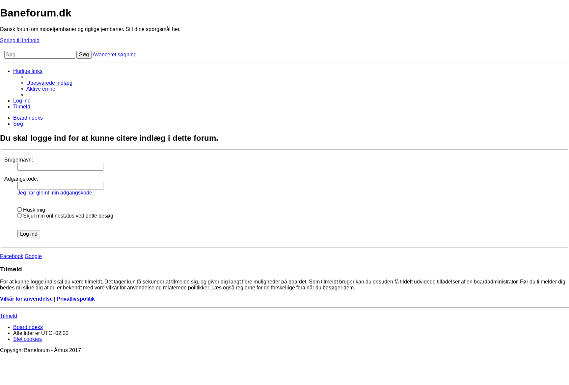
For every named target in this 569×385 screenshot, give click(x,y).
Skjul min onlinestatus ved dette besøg (67, 216)
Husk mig (33, 210)
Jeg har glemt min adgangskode (54, 192)
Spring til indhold (20, 40)
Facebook (11, 256)
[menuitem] (49, 83)
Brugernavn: (18, 160)
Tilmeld (8, 316)
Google (33, 256)
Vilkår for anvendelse (26, 299)
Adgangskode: (21, 179)
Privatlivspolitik (76, 299)
